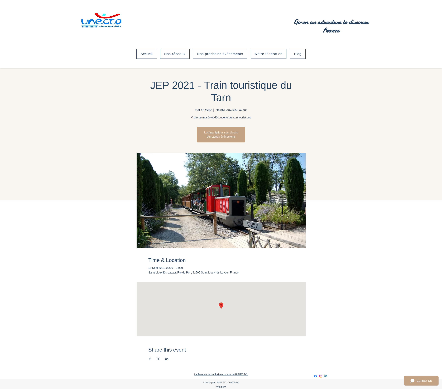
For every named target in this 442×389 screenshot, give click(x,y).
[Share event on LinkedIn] (167, 359)
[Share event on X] (158, 359)
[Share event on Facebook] (150, 359)
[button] (175, 54)
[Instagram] (320, 376)
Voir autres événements (221, 136)
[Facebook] (315, 376)
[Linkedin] (326, 376)
